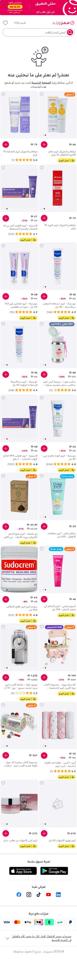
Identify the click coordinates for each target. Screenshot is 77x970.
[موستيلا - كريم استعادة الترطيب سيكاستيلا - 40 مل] (58, 266)
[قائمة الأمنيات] (5, 23)
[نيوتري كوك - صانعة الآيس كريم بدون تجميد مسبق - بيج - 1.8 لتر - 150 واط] (19, 647)
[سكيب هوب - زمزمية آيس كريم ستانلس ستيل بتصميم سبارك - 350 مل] (58, 344)
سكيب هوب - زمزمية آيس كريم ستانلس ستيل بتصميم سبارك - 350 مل (59, 383)
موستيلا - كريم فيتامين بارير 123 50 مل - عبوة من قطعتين (21, 305)
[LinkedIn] (58, 894)
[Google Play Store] (54, 871)
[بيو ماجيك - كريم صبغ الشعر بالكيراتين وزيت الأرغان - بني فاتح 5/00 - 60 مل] (19, 496)
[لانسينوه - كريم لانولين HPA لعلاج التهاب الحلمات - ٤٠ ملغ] (19, 418)
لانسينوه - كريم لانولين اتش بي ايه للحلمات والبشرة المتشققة (20, 227)
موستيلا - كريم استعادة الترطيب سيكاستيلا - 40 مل (59, 305)
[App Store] (23, 871)
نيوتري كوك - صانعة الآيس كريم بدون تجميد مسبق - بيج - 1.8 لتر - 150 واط (20, 686)
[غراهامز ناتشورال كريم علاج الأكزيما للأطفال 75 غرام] (58, 114)
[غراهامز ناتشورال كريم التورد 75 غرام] (58, 188)
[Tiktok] (38, 894)
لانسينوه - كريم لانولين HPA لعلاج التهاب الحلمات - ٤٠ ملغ (20, 457)
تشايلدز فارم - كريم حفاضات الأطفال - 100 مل (61, 535)
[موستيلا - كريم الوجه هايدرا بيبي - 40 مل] (58, 418)
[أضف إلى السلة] (44, 144)
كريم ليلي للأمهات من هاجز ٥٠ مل (20, 840)
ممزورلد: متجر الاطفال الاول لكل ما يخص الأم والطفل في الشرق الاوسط (41, 938)
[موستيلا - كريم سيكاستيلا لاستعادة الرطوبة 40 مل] (19, 344)
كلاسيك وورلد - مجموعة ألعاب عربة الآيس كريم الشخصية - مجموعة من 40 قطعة (60, 686)
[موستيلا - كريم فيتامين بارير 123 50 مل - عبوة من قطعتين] (19, 266)
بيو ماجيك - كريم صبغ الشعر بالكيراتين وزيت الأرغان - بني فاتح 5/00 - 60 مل (21, 535)
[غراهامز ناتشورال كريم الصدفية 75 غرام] (19, 114)
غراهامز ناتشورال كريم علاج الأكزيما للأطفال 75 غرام (62, 153)
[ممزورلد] (63, 22)
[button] (22, 23)
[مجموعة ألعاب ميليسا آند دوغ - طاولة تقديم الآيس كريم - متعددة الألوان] (19, 725)
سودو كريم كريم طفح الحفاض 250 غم (21, 608)
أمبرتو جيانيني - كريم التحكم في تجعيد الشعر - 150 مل (60, 608)
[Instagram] (28, 894)
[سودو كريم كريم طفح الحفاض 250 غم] (19, 569)
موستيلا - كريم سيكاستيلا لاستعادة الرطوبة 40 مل (23, 383)
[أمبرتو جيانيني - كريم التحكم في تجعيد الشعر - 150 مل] (58, 569)
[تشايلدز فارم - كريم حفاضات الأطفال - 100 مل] (58, 496)
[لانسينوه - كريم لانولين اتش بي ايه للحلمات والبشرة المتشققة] (19, 188)
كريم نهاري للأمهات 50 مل (62, 840)
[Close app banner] (3, 3)
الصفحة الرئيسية (41, 82)
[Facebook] (18, 894)
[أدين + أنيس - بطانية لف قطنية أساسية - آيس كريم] (58, 725)
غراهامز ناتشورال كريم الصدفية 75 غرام (20, 153)
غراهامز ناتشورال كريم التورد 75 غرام (60, 227)
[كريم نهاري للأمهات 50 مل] (58, 803)
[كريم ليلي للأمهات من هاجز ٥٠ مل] (19, 803)
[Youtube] (48, 894)
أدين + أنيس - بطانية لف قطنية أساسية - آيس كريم (60, 764)
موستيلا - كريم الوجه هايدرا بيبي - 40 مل (58, 457)
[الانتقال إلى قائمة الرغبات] (42, 94)
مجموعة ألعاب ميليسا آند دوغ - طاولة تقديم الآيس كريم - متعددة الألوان (20, 764)
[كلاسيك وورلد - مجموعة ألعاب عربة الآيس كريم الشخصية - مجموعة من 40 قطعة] (58, 647)
